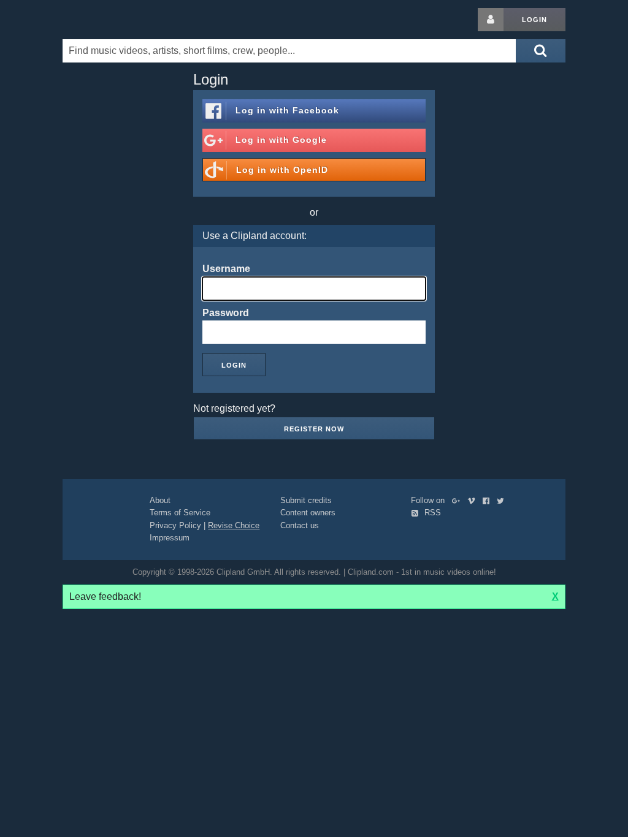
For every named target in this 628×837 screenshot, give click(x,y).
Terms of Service (180, 512)
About (160, 500)
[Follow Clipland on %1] (458, 500)
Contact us (299, 525)
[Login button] (491, 19)
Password (225, 313)
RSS (431, 512)
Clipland (127, 19)
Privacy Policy (175, 525)
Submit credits (306, 500)
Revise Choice (233, 525)
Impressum (170, 537)
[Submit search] (540, 50)
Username (226, 268)
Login (534, 19)
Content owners (307, 512)
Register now (314, 429)
